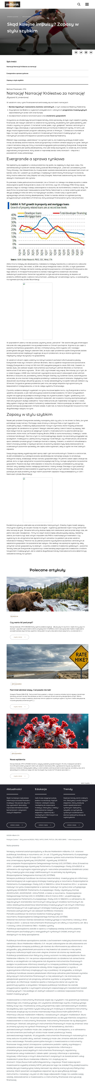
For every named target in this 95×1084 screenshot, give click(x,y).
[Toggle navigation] (87, 4)
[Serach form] (79, 4)
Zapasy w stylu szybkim (15, 80)
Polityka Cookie (12, 839)
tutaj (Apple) (32, 175)
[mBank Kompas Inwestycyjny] (12, 4)
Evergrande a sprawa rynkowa (17, 73)
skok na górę (85, 783)
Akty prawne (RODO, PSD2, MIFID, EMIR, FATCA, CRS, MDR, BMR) (43, 839)
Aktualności (26, 16)
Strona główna (12, 16)
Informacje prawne (75, 839)
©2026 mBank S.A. (13, 835)
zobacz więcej (15, 825)
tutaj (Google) (46, 175)
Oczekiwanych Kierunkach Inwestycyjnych (58, 133)
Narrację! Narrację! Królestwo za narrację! (21, 66)
